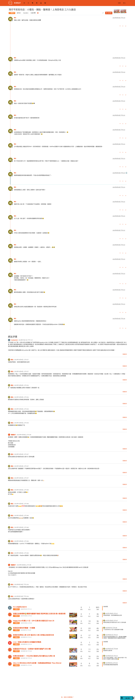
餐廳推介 (13, 434)
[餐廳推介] (9, 435)
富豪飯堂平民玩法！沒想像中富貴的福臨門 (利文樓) (32, 649)
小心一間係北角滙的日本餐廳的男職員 (27, 642)
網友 (15, 17)
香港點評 (17, 3)
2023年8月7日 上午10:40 (26, 665)
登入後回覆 (108, 13)
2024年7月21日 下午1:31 (26, 609)
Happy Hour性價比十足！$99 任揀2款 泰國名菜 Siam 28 (33, 621)
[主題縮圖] (73, 615)
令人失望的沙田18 (20, 607)
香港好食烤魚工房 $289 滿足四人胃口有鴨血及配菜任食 (33, 635)
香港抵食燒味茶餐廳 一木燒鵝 (24, 628)
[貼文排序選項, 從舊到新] (103, 13)
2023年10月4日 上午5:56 (26, 615)
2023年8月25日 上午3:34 (26, 644)
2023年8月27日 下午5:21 (26, 637)
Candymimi (14, 340)
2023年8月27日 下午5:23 (111, 634)
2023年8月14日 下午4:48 (111, 648)
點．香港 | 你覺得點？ (67, 697)
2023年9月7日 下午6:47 (26, 630)
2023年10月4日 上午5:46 (26, 623)
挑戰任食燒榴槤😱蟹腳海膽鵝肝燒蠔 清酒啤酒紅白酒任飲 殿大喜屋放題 (39, 613)
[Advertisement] (63, 40)
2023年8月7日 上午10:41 (111, 662)
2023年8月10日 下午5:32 (111, 655)
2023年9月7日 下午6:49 (111, 627)
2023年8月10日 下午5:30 (26, 658)
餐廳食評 (12, 13)
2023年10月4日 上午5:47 (111, 620)
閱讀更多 (125, 354)
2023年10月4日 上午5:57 (111, 613)
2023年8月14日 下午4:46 (26, 651)
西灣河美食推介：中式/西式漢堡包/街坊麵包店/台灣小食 (34, 656)
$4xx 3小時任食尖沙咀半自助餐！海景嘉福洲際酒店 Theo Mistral (37, 663)
